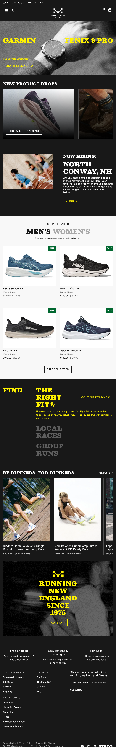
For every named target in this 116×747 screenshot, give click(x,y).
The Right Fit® (48, 397)
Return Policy (40, 3)
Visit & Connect (12, 697)
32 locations (91, 656)
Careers (71, 200)
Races (6, 716)
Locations (8, 702)
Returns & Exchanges (13, 677)
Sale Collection (58, 369)
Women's (71, 231)
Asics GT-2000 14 (70, 350)
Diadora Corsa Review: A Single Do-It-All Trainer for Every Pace (24, 547)
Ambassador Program (14, 721)
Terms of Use (25, 743)
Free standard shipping (15, 656)
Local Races (49, 431)
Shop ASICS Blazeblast (24, 130)
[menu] (9, 10)
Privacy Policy (9, 743)
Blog (39, 691)
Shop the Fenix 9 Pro (19, 65)
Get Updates (80, 682)
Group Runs (49, 449)
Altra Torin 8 (10, 350)
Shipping (7, 691)
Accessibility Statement (46, 743)
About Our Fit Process (95, 397)
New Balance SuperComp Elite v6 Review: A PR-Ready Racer (76, 547)
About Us (42, 672)
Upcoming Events (12, 707)
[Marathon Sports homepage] (58, 13)
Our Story (58, 622)
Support (7, 686)
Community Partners (13, 726)
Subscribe (76, 689)
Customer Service (13, 672)
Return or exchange (53, 659)
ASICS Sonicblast (13, 288)
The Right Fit (44, 682)
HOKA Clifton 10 (69, 288)
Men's (38, 231)
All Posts (104, 472)
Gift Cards (8, 682)
